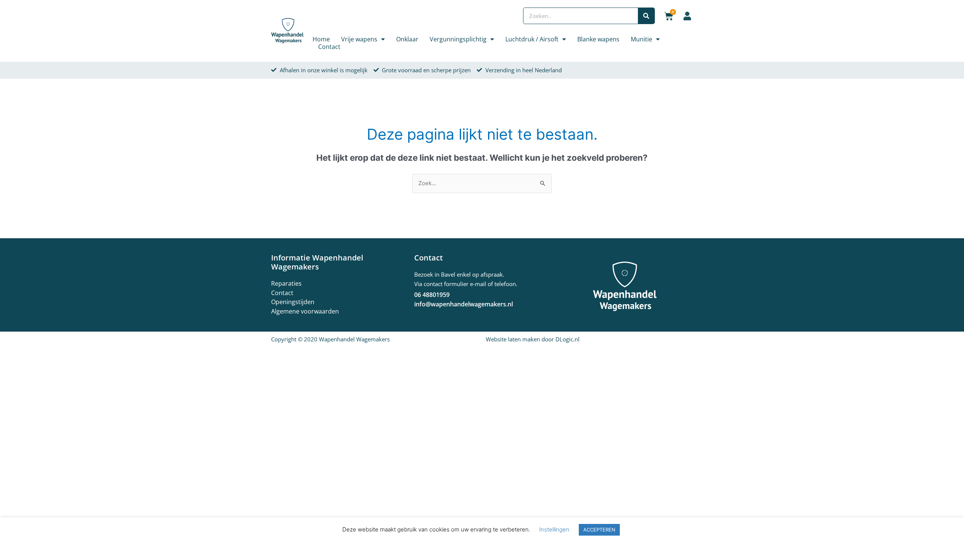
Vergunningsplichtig (458, 39)
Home (321, 39)
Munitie (641, 39)
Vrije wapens (359, 39)
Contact (329, 46)
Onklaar (407, 39)
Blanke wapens (598, 39)
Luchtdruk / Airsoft (531, 39)
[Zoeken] (646, 16)
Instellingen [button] (554, 529)
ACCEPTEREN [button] (599, 530)
